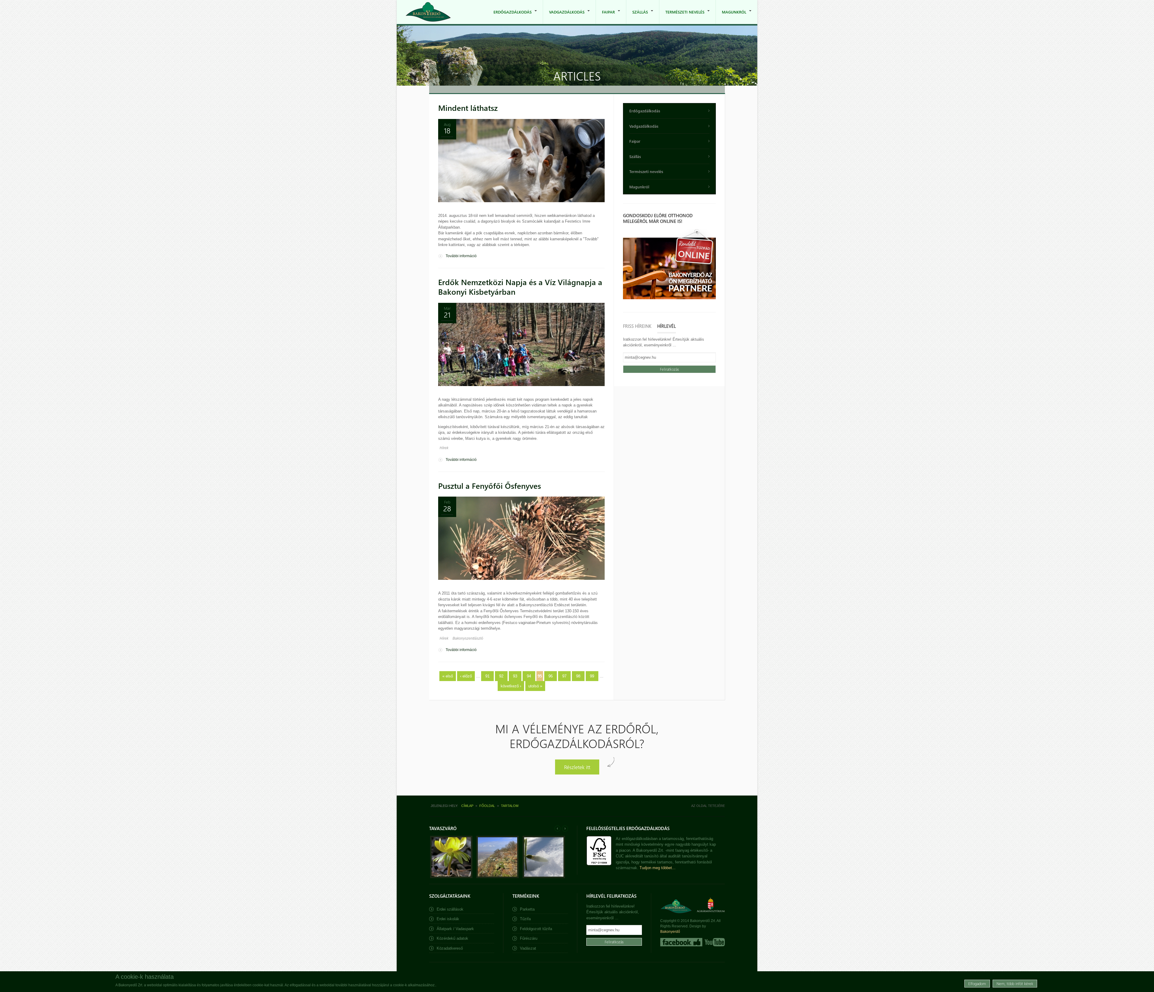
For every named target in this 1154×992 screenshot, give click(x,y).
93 (515, 676)
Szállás (637, 16)
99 (592, 676)
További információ (461, 256)
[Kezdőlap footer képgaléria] (451, 877)
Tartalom (509, 806)
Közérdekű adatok (452, 938)
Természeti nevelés (681, 16)
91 (487, 676)
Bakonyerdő (670, 932)
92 (501, 676)
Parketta (527, 909)
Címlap (467, 806)
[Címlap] (428, 12)
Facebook (681, 942)
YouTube (714, 942)
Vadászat (528, 948)
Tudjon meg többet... (658, 868)
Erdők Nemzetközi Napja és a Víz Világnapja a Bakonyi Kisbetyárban (520, 287)
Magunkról (731, 16)
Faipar (605, 16)
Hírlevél (666, 326)
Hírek (444, 448)
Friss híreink (637, 326)
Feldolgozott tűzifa (536, 929)
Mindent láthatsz (468, 107)
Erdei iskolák (448, 919)
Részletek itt (577, 766)
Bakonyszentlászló (468, 638)
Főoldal (487, 806)
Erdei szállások (450, 909)
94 (529, 676)
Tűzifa (525, 919)
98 (578, 676)
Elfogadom (977, 983)
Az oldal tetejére (708, 806)
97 (564, 676)
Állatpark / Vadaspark (455, 929)
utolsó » (535, 686)
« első (447, 676)
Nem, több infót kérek (1015, 983)
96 (550, 676)
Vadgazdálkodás (564, 16)
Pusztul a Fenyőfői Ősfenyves (489, 485)
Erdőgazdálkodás (509, 16)
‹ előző (466, 676)
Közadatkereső (450, 948)
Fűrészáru (528, 938)
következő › (511, 686)
